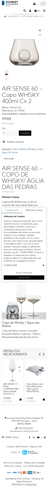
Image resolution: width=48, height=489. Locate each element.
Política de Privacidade (34, 462)
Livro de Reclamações (34, 466)
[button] (24, 265)
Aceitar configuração (24, 273)
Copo (15, 149)
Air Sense (13, 152)
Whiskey (31, 149)
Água (4, 152)
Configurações (12, 210)
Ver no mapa (24, 423)
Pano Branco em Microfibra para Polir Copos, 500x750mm (34, 388)
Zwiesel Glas (15, 107)
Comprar (25, 133)
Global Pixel (31, 484)
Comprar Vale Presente (17, 446)
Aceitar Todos (24, 277)
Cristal (40, 149)
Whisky (22, 149)
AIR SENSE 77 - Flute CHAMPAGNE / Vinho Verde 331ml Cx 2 (11, 389)
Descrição (9, 158)
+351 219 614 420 (25, 428)
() (38, 10)
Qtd (4, 128)
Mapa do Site (36, 446)
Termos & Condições (12, 462)
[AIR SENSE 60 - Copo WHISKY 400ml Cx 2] (24, 44)
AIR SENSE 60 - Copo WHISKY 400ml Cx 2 (26, 16)
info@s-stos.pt (12, 437)
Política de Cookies (13, 466)
